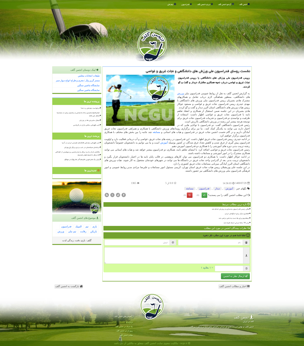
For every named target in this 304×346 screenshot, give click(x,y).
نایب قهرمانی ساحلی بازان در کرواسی (86, 125)
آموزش (164, 142)
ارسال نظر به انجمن (234, 276)
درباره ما (129, 322)
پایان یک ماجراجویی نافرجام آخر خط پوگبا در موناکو (82, 159)
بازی (94, 226)
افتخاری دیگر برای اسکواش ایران (237, 213)
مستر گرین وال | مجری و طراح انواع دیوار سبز (78, 80)
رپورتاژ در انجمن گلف (124, 331)
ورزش (180, 93)
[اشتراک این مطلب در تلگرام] (118, 194)
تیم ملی (170, 4)
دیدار (217, 188)
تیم (87, 226)
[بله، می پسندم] (204, 195)
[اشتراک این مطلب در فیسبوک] (123, 194)
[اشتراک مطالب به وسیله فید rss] (106, 194)
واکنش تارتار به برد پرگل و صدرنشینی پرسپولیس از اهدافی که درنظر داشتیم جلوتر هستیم (77, 153)
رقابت (83, 231)
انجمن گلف (243, 4)
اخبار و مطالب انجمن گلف (233, 286)
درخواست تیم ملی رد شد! (90, 108)
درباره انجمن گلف (204, 4)
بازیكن (93, 231)
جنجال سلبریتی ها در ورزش (89, 120)
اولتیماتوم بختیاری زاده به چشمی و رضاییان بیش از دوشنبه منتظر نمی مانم (78, 114)
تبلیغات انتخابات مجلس (89, 75)
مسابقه (156, 132)
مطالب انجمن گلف (126, 335)
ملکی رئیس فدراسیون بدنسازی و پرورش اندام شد (230, 209)
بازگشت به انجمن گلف (67, 286)
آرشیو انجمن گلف (225, 4)
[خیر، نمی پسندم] (189, 195)
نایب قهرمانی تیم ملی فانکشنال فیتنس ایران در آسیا (81, 143)
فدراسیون (185, 4)
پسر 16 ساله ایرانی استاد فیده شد (236, 223)
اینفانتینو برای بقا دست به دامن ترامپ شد (234, 218)
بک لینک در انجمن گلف (124, 326)
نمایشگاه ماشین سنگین (88, 85)
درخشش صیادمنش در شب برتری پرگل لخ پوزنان (82, 147)
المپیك (78, 226)
